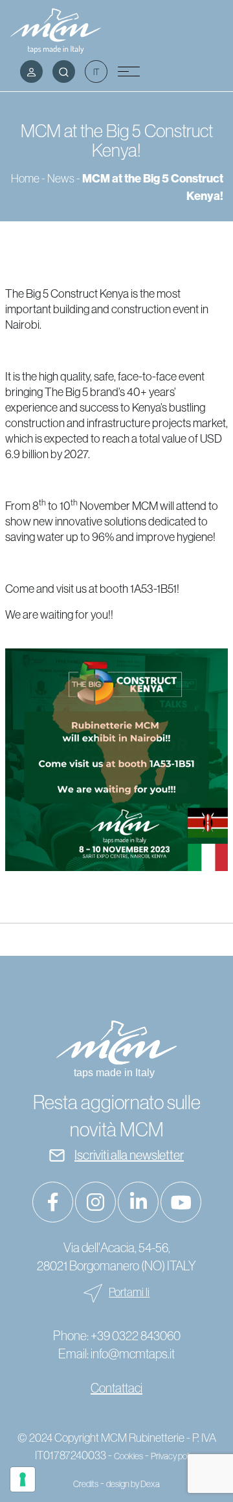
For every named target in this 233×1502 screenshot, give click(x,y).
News (60, 178)
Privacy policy (174, 1456)
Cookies (128, 1456)
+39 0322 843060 (136, 1336)
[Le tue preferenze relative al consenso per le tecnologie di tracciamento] (22, 1479)
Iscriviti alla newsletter (129, 1155)
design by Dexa (133, 1484)
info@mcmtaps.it (133, 1354)
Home (25, 178)
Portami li (129, 1292)
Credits (85, 1484)
